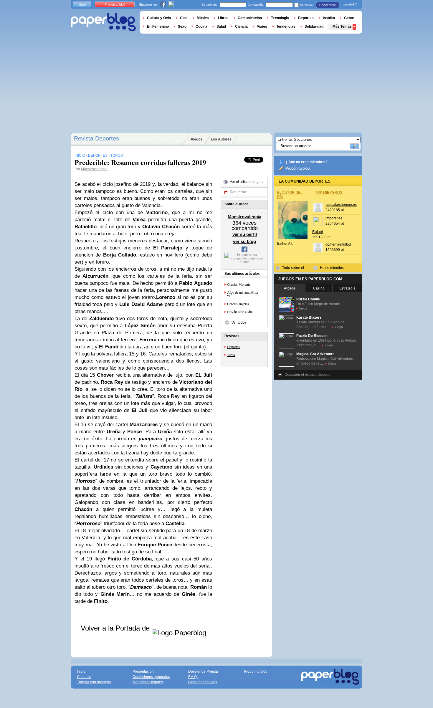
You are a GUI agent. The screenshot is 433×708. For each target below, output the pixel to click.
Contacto (84, 677)
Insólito (329, 18)
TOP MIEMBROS (328, 193)
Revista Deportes (96, 138)
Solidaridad (314, 26)
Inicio (82, 4)
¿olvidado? (350, 4)
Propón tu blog (297, 168)
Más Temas (342, 26)
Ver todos (239, 322)
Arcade (289, 288)
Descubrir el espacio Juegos (307, 375)
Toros (231, 354)
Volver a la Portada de (116, 628)
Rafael (317, 232)
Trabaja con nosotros (94, 682)
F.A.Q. (193, 677)
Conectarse (327, 5)
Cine (184, 18)
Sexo (182, 26)
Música (203, 18)
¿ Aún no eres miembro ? (306, 162)
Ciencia (241, 26)
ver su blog (244, 241)
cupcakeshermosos (341, 205)
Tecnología (280, 18)
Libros (223, 18)
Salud (221, 26)
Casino (319, 288)
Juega (302, 308)
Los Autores (221, 139)
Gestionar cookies (202, 682)
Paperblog (103, 22)
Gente (349, 18)
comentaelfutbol (338, 244)
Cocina (201, 26)
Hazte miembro (332, 268)
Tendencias (285, 26)
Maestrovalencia (94, 169)
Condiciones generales (151, 677)
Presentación (143, 671)
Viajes (262, 26)
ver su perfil (244, 234)
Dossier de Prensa (203, 671)
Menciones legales (148, 682)
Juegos (196, 139)
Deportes (233, 346)
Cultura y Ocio (159, 18)
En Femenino (158, 26)
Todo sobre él (293, 268)
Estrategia (347, 288)
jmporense (334, 218)
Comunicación (250, 18)
